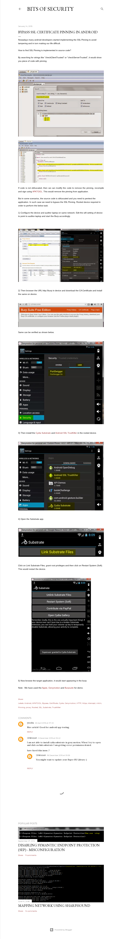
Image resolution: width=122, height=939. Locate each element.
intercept (92, 703)
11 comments (30, 855)
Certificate (53, 703)
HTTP (79, 703)
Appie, (45, 688)
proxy (28, 707)
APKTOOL (37, 191)
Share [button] (20, 699)
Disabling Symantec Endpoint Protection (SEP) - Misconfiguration (59, 847)
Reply (30, 732)
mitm (98, 703)
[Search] (102, 8)
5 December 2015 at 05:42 (49, 738)
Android (27, 703)
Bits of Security (50, 8)
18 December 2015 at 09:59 (58, 755)
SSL (40, 707)
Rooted (35, 707)
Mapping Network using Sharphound (54, 905)
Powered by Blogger (63, 930)
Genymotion (54, 688)
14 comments (31, 911)
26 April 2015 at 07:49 (44, 723)
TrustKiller (56, 707)
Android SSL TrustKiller (66, 433)
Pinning (21, 707)
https (84, 703)
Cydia (61, 703)
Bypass (45, 703)
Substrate (47, 707)
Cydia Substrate (43, 433)
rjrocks (30, 723)
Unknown (32, 738)
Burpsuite (69, 688)
